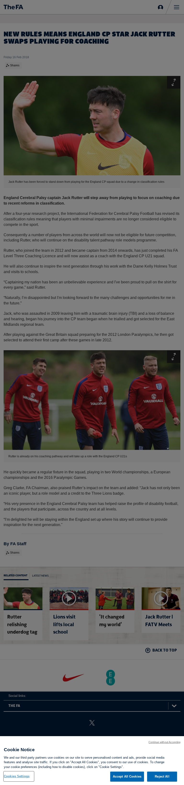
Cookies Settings (16, 776)
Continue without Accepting (164, 742)
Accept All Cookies (127, 776)
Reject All (162, 776)
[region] (92, 760)
